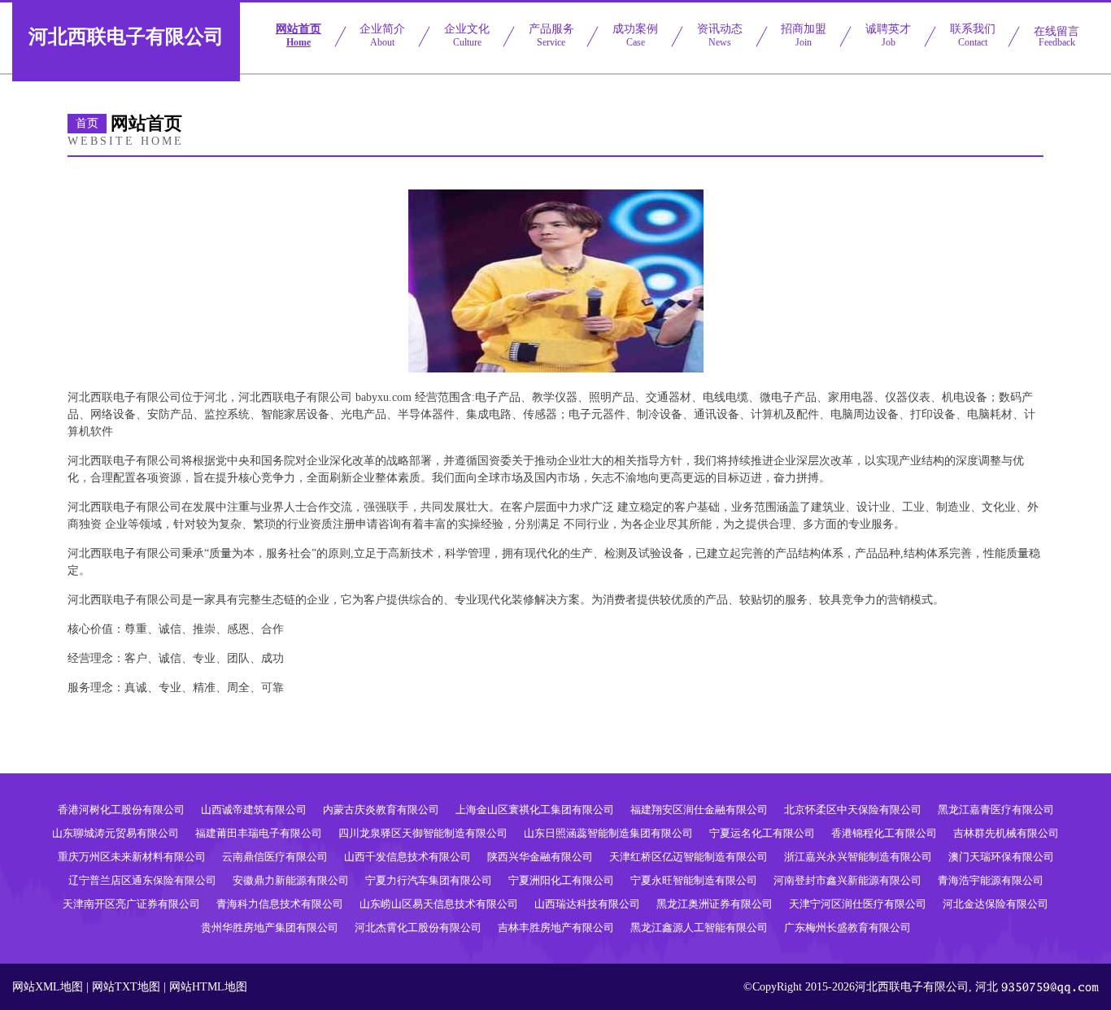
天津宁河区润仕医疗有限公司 (857, 904)
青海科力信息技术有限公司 (279, 904)
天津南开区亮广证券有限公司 (131, 904)
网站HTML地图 (208, 987)
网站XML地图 (47, 987)
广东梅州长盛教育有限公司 (847, 927)
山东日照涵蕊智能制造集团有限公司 (608, 833)
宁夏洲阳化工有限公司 (561, 880)
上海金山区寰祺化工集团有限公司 (534, 809)
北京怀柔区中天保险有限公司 (852, 809)
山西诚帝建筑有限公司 (254, 809)
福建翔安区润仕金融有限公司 (699, 809)
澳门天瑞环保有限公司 (1001, 856)
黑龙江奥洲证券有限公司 (714, 904)
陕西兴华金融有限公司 (540, 856)
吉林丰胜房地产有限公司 (556, 927)
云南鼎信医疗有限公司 (275, 856)
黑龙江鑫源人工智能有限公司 (699, 927)
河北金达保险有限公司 (995, 904)
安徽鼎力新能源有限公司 (291, 880)
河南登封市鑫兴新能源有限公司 (847, 880)
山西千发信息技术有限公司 (407, 856)
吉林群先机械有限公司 (1006, 833)
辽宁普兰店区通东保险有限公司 (142, 880)
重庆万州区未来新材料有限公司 (132, 856)
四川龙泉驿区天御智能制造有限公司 (423, 833)
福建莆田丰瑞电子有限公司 (258, 833)
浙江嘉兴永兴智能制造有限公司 (858, 856)
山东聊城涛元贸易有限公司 (115, 833)
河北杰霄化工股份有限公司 (418, 927)
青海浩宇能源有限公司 (990, 880)
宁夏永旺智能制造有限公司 (693, 880)
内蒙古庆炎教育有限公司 (381, 809)
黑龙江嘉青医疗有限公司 (996, 809)
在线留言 (1056, 36)
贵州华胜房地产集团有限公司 (269, 927)
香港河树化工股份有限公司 (121, 809)
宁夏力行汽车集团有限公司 (428, 880)
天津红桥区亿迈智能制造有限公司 (688, 856)
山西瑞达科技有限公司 (587, 904)
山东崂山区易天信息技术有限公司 (438, 904)
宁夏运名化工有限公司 (762, 833)
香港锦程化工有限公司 (884, 833)
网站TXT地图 (126, 987)
